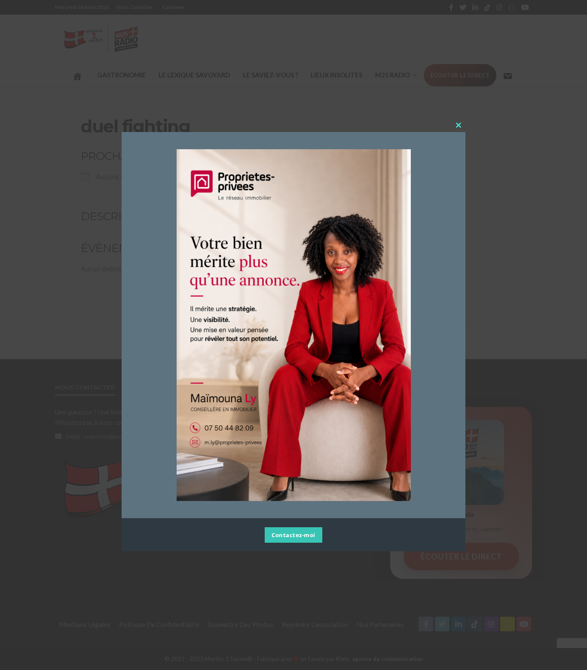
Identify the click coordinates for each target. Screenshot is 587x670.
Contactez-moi (293, 535)
